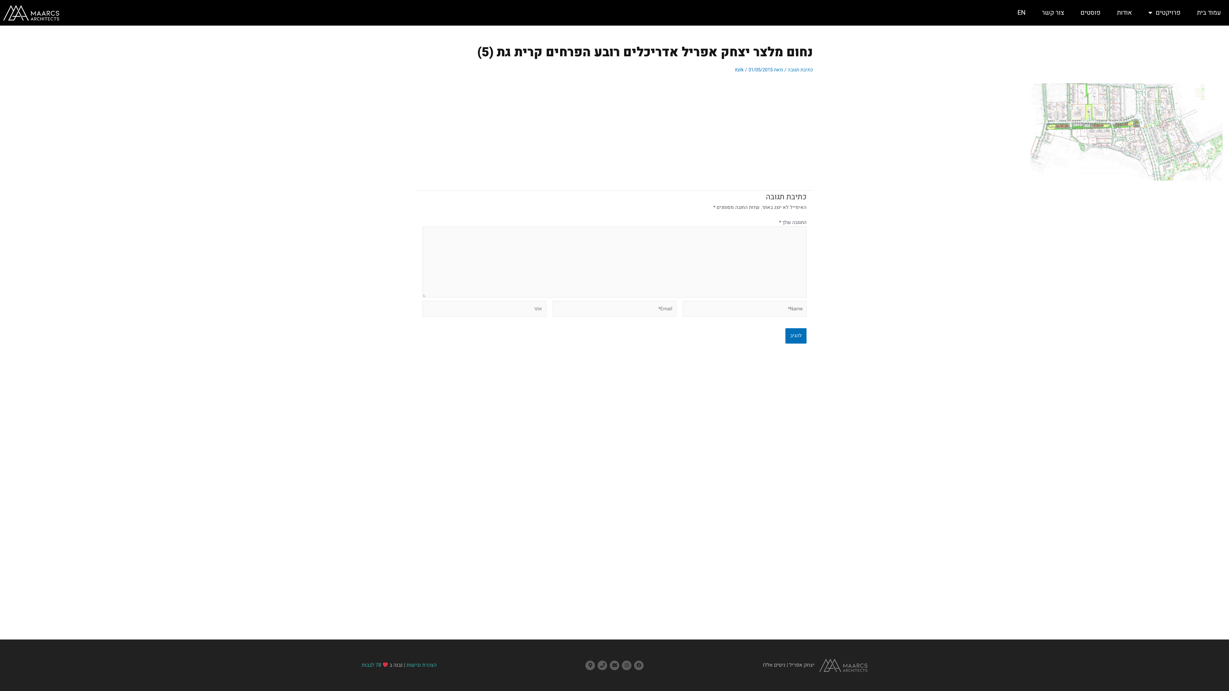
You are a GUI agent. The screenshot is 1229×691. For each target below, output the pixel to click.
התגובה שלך (793, 222)
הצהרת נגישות (421, 665)
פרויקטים (1168, 12)
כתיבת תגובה (800, 69)
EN (1021, 12)
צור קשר (1053, 12)
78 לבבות (371, 665)
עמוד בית (1209, 12)
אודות (1124, 12)
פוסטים (1090, 12)
